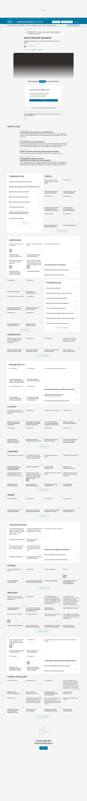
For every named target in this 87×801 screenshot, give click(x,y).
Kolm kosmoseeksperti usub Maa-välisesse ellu (59, 389)
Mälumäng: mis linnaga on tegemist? (20, 191)
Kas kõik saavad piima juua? (16, 556)
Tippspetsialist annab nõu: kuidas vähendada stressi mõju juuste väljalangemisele (35, 159)
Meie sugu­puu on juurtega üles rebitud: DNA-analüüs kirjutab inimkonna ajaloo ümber (33, 423)
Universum (28, 25)
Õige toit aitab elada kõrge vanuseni (20, 196)
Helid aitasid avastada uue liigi (16, 207)
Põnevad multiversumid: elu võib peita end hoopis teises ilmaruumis (33, 399)
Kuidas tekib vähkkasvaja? (69, 225)
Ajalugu (48, 25)
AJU (25, 28)
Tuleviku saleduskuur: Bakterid (14, 625)
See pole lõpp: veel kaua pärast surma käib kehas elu (36, 132)
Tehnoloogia (34, 25)
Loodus (39, 25)
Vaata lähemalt (34, 107)
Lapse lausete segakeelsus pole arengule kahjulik (60, 660)
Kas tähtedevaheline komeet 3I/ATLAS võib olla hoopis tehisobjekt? (15, 273)
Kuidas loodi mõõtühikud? (50, 580)
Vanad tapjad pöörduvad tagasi (70, 608)
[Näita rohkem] (72, 19)
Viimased (13, 25)
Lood (21, 130)
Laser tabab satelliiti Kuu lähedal (55, 265)
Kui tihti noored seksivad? (13, 291)
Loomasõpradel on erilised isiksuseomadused (57, 323)
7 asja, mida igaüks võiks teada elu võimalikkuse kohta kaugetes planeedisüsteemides (16, 381)
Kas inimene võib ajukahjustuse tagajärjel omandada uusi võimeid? (15, 669)
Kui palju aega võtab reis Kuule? (17, 539)
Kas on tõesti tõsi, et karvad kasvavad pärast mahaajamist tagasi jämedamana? (33, 609)
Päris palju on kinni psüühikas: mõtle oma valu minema (60, 313)
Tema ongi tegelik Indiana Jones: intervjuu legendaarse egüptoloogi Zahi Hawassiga (51, 423)
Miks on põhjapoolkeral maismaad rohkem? (55, 554)
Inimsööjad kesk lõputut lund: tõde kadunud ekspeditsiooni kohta (13, 711)
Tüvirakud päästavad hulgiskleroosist (32, 142)
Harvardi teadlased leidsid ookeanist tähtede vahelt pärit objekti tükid (15, 399)
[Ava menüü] (14, 22)
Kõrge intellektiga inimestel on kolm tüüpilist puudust (61, 318)
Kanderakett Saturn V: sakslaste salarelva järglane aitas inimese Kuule (51, 693)
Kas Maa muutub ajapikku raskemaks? (56, 549)
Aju (24, 118)
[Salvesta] (40, 180)
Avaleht (9, 25)
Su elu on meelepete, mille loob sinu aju (55, 308)
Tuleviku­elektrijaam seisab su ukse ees (20, 202)
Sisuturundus (26, 156)
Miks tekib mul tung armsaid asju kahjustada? (57, 303)
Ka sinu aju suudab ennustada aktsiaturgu (56, 298)
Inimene (18, 25)
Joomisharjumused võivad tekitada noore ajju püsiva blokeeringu (68, 209)
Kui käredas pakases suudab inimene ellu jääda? (56, 559)
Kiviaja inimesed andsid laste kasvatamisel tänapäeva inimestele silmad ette (70, 441)
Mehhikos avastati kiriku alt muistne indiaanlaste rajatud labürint (13, 423)
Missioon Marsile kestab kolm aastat (55, 275)
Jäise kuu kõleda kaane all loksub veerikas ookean (56, 400)
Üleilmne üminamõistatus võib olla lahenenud (20, 181)
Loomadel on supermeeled (32, 466)
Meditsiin (23, 25)
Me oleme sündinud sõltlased (53, 288)
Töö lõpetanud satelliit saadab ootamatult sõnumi (56, 269)
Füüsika (44, 25)
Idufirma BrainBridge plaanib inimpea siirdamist (58, 665)
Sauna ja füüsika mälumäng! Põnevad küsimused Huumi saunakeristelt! (70, 582)
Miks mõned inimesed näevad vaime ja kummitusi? (58, 293)
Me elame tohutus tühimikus (16, 218)
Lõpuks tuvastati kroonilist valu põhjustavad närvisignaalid (39, 151)
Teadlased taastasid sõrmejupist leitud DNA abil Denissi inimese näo (13, 441)
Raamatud (53, 25)
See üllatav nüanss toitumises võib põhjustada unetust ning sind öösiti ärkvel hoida (51, 209)
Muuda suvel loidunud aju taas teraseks (54, 670)
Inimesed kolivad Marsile (33, 271)
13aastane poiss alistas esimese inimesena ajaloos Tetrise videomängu (33, 669)
